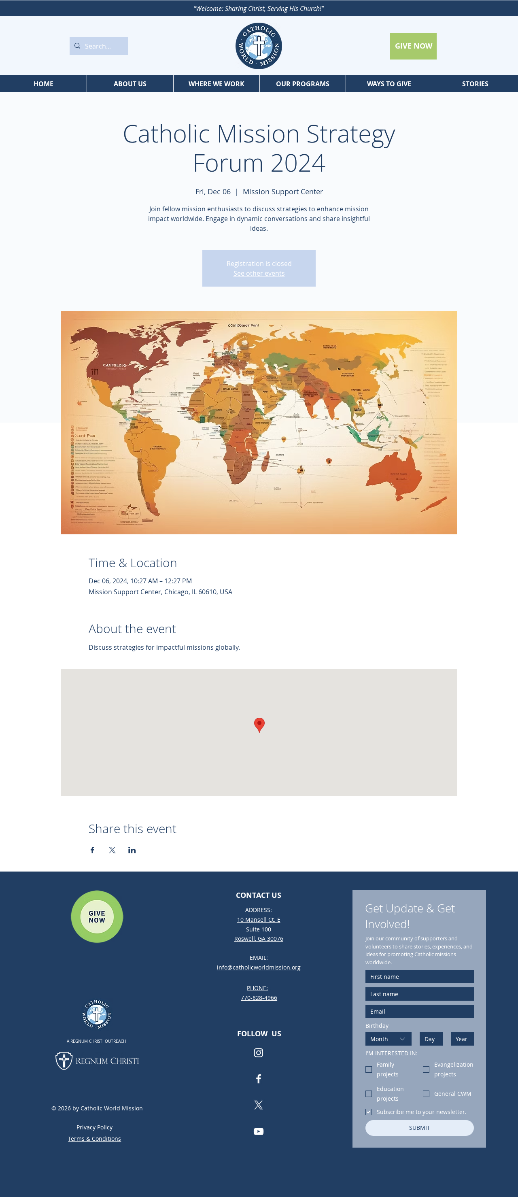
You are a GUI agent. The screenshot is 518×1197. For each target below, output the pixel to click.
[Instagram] (259, 1052)
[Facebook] (259, 1079)
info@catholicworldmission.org (259, 967)
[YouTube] (259, 1131)
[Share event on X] (112, 850)
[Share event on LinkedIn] (132, 850)
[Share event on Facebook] (92, 850)
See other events (259, 273)
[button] (130, 83)
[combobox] (388, 1039)
